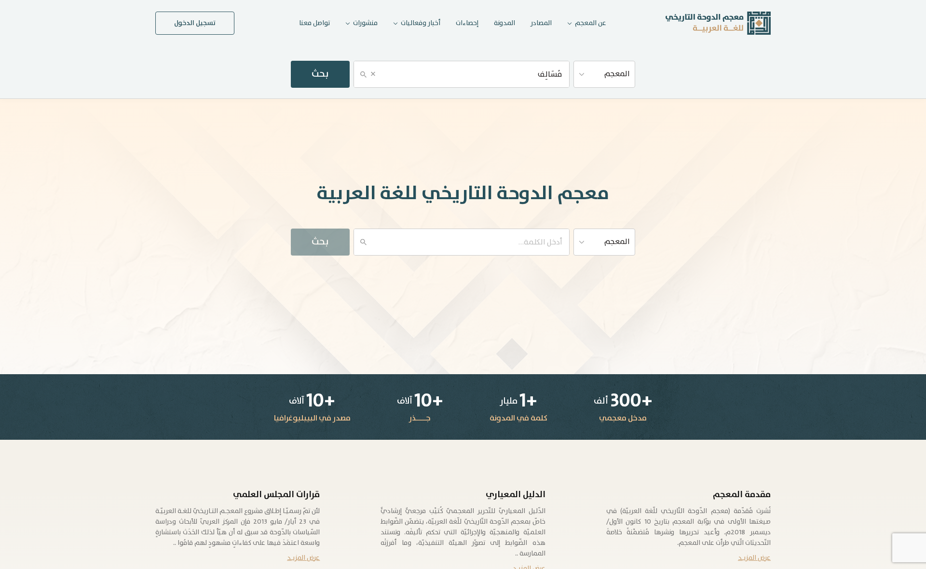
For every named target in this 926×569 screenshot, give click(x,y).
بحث (320, 74)
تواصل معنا (314, 23)
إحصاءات (467, 23)
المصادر (541, 23)
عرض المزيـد (754, 558)
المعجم (617, 74)
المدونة (504, 23)
